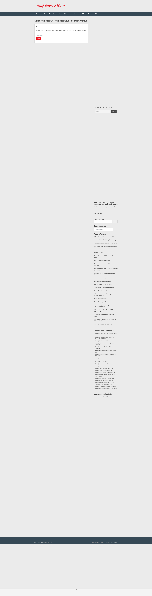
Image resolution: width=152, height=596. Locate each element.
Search (115, 222)
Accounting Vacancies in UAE (101, 396)
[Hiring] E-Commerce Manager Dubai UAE (105, 386)
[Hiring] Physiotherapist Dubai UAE (103, 370)
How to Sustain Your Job (100, 298)
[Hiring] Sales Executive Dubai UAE (104, 366)
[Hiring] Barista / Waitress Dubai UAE (104, 380)
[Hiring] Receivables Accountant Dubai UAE (106, 388)
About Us (38, 13)
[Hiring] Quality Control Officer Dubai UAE (105, 372)
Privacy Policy (57, 13)
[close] (76, 589)
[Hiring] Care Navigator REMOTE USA (104, 378)
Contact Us (47, 13)
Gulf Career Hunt (38, 542)
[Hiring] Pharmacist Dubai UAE (102, 361)
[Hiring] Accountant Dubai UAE (102, 364)
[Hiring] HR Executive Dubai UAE (103, 341)
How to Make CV (92, 13)
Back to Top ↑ (114, 542)
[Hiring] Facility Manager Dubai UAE (104, 368)
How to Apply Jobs (79, 13)
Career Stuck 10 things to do (101, 290)
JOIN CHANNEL (98, 213)
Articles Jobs (67, 13)
